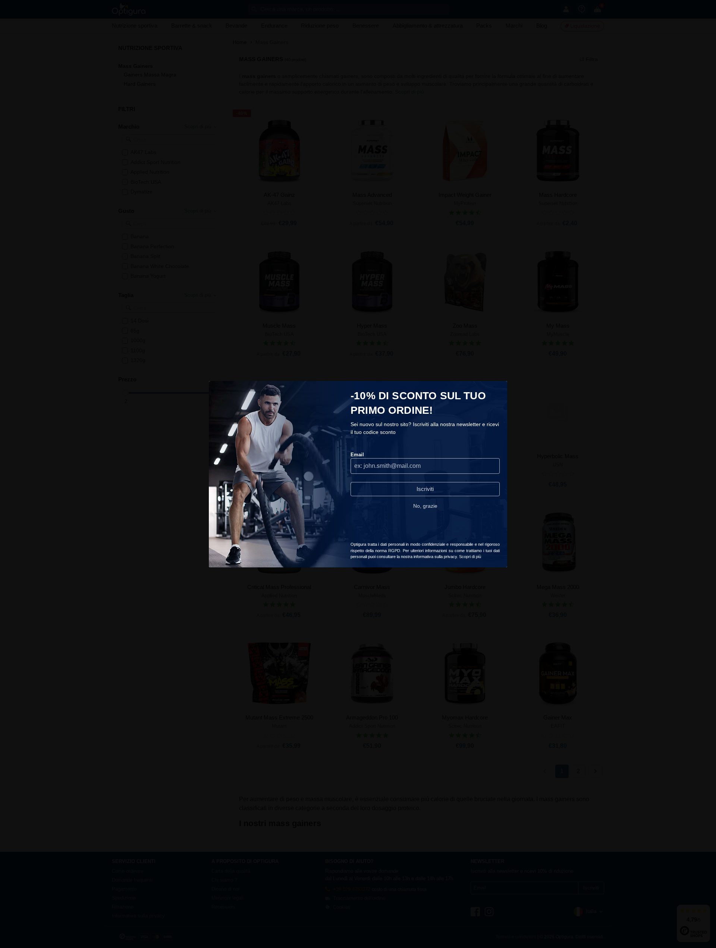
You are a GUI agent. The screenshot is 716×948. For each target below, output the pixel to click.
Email (357, 454)
